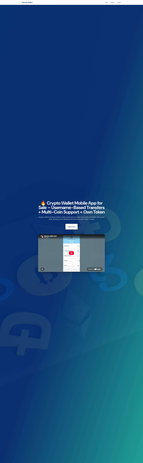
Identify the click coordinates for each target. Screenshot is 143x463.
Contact (119, 2)
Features (112, 2)
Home (106, 2)
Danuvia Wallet (27, 2)
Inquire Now (71, 227)
